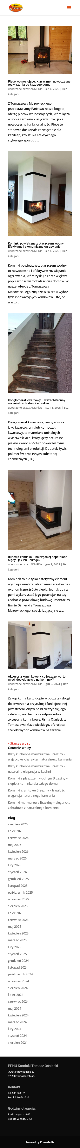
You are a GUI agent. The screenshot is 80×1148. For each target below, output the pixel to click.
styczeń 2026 (17, 872)
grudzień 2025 (18, 879)
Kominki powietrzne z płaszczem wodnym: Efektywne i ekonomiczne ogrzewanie (37, 245)
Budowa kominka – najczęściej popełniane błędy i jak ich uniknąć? (37, 558)
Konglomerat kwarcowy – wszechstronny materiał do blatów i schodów (36, 401)
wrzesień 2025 (18, 899)
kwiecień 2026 (18, 851)
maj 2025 (14, 926)
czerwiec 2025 (18, 920)
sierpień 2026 (18, 824)
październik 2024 (20, 974)
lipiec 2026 (15, 831)
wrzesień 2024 (18, 981)
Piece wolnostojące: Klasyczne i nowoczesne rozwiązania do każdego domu (39, 83)
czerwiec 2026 (18, 838)
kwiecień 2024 (18, 1015)
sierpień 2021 (18, 1042)
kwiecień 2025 (18, 933)
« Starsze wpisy (19, 743)
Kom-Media (47, 1142)
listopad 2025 (18, 886)
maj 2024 (14, 1008)
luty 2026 (14, 865)
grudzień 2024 (18, 961)
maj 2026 (14, 845)
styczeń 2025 (17, 954)
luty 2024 (14, 1029)
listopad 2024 (18, 967)
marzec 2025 (17, 940)
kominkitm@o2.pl (18, 1097)
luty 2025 (14, 947)
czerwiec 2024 (18, 1001)
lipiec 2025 (15, 913)
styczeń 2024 (17, 1035)
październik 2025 (20, 892)
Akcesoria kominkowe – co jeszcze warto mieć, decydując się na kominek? (36, 678)
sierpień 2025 (18, 906)
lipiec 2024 (15, 995)
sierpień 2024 (18, 988)
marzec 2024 (17, 1022)
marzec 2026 (17, 858)
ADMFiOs (36, 89)
